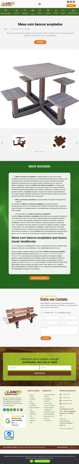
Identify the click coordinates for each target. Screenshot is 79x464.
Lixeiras (56, 13)
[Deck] (32, 10)
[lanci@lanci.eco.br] (60, 404)
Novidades (33, 414)
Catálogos (33, 405)
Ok (31, 461)
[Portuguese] (71, 2)
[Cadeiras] (16, 10)
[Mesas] (63, 10)
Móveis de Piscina (73, 13)
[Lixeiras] (56, 10)
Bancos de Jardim (5, 13)
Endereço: (62, 407)
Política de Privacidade (42, 461)
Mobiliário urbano (49, 412)
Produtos (32, 399)
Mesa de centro (49, 416)
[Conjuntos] (25, 10)
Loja (31, 401)
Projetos (32, 403)
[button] (40, 4)
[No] (76, 459)
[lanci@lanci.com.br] (60, 401)
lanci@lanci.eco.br (29, 262)
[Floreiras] (48, 10)
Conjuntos (25, 13)
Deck (32, 14)
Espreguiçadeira (49, 414)
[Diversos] (40, 10)
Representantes (35, 407)
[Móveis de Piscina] (73, 11)
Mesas (63, 13)
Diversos (40, 13)
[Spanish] (74, 2)
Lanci (5, 29)
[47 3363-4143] (61, 395)
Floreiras (48, 13)
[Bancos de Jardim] (6, 10)
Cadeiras (16, 13)
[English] (68, 2)
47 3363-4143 (66, 394)
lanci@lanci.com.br (67, 400)
